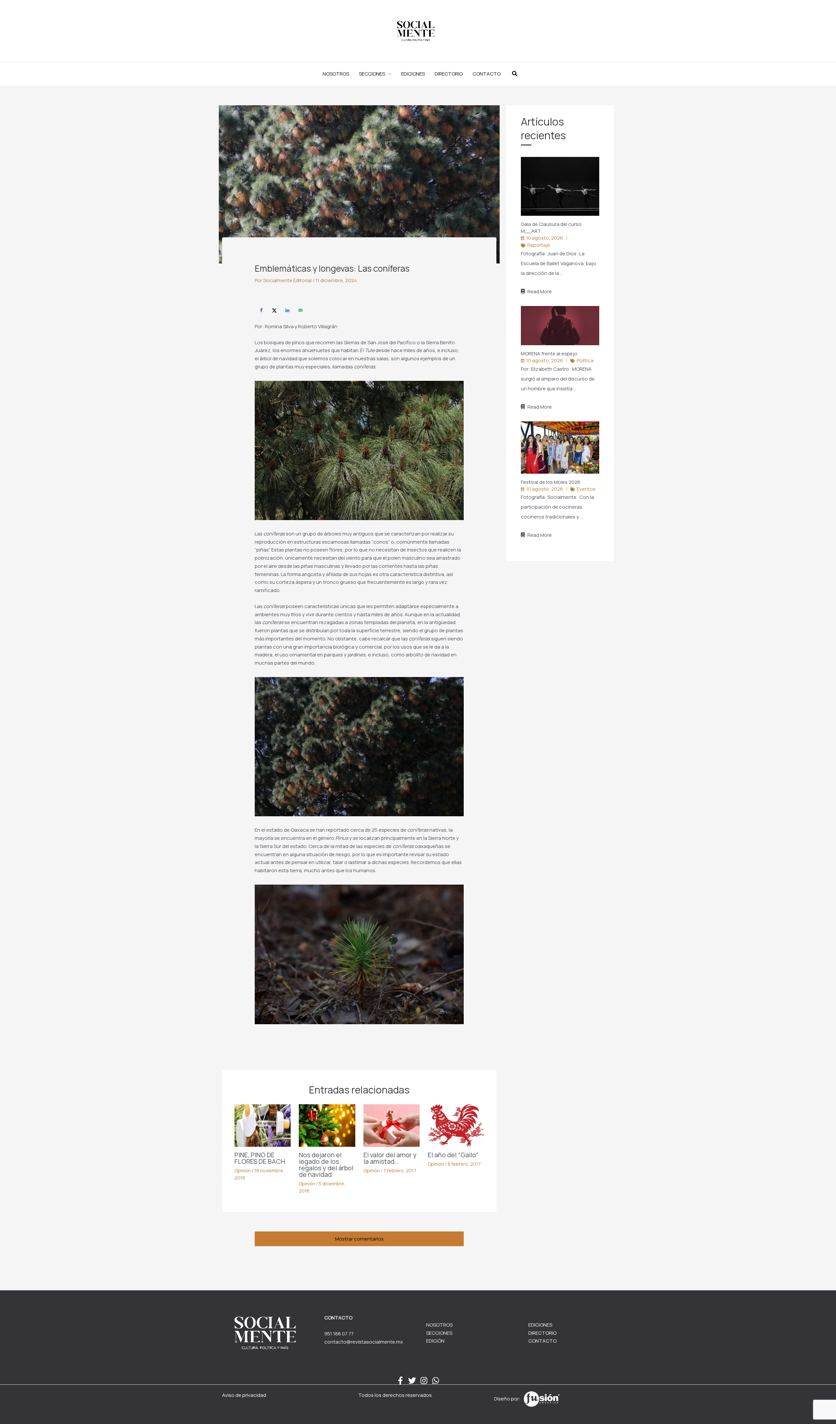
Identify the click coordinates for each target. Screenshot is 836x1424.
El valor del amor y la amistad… (390, 1158)
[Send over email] (300, 310)
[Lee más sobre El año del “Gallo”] (456, 1125)
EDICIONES (540, 1324)
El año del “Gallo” (453, 1154)
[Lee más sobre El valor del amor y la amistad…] (391, 1125)
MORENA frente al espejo (549, 353)
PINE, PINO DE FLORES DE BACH (259, 1158)
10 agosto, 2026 (544, 237)
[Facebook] (400, 1380)
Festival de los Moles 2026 (551, 482)
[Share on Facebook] (261, 310)
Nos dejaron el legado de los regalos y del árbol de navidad (326, 1164)
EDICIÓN (435, 1340)
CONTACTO (542, 1340)
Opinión (242, 1170)
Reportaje (538, 245)
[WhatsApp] (436, 1380)
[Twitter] (412, 1380)
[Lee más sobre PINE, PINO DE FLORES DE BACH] (262, 1125)
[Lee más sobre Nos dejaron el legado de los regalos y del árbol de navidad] (327, 1125)
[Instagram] (424, 1380)
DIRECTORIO (542, 1333)
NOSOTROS (439, 1324)
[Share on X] (274, 310)
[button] (375, 73)
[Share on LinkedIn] (287, 310)
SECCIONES (439, 1333)
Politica (585, 360)
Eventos (586, 488)
